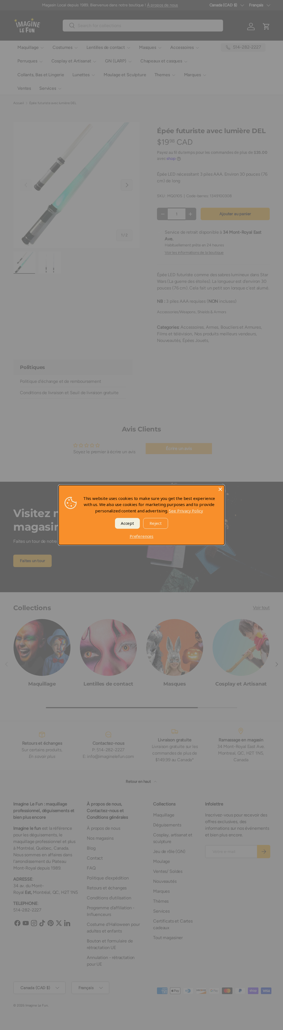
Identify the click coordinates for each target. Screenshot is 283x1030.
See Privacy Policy (186, 510)
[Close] (220, 489)
